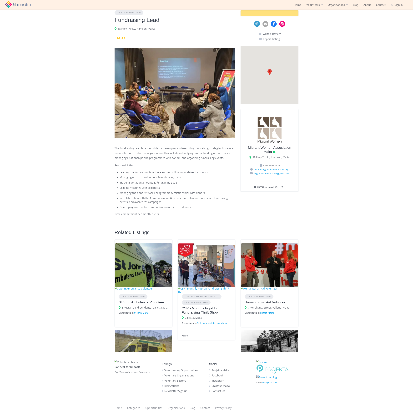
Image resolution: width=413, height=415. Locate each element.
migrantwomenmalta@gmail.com (271, 173)
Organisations (336, 5)
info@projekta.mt (269, 382)
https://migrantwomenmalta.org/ (271, 169)
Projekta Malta (220, 370)
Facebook (217, 375)
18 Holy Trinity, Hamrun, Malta (136, 28)
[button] (269, 72)
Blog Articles (171, 386)
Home (297, 5)
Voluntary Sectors (175, 380)
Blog (355, 5)
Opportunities (153, 408)
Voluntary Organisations (179, 375)
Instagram (218, 380)
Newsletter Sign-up (175, 391)
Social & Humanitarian (128, 12)
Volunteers (313, 5)
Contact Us (218, 391)
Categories (133, 408)
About (367, 5)
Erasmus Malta (221, 386)
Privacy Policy (223, 408)
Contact (381, 5)
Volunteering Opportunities (181, 370)
